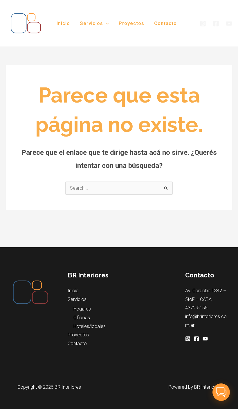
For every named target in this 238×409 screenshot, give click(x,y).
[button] (106, 23)
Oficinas (81, 317)
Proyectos (131, 23)
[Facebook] (216, 23)
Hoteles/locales (89, 326)
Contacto (165, 23)
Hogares (82, 309)
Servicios (91, 23)
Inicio (63, 23)
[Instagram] (203, 23)
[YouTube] (229, 23)
